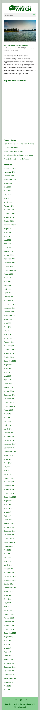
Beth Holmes (10, 48)
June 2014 (7, 599)
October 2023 (9, 176)
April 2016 (7, 516)
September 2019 (10, 361)
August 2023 (8, 183)
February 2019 (9, 387)
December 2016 (9, 486)
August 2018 (8, 410)
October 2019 (9, 357)
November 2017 (9, 444)
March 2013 (8, 656)
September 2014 (10, 588)
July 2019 (7, 368)
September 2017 (10, 452)
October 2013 (9, 629)
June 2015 (7, 554)
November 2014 (9, 580)
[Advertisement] (19, 95)
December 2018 (9, 395)
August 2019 (8, 365)
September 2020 (10, 315)
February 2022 (9, 251)
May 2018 (7, 421)
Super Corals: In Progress (13, 151)
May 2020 (7, 331)
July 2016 (7, 504)
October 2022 (9, 221)
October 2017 (9, 448)
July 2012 (7, 686)
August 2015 (8, 546)
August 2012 (8, 682)
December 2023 (9, 168)
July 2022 (7, 232)
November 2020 (9, 308)
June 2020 (7, 327)
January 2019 (9, 391)
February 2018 (9, 433)
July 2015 (7, 550)
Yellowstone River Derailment (16, 45)
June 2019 (7, 372)
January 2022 (9, 255)
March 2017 (8, 474)
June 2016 (7, 508)
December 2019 (9, 349)
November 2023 (9, 172)
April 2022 (7, 244)
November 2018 (9, 399)
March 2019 (8, 384)
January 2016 (9, 527)
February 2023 (9, 206)
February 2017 (9, 478)
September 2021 (10, 270)
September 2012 (10, 678)
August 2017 (8, 455)
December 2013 (9, 622)
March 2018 (8, 429)
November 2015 (9, 535)
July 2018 (7, 414)
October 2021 (9, 266)
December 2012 (9, 667)
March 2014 (8, 610)
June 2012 (7, 690)
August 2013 (8, 637)
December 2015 (9, 531)
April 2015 (7, 561)
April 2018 (7, 425)
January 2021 (9, 300)
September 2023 (10, 179)
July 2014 (7, 595)
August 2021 (8, 274)
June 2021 (7, 281)
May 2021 (7, 285)
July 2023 (7, 187)
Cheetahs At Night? (11, 147)
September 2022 (10, 225)
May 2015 (7, 557)
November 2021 (9, 263)
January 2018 (9, 436)
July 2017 (7, 459)
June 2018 (7, 418)
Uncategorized (14, 51)
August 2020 (8, 319)
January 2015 (9, 572)
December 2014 (9, 576)
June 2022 (7, 236)
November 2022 (9, 217)
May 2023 (7, 195)
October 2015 (9, 538)
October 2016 (9, 493)
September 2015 (10, 542)
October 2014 (9, 584)
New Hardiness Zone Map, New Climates (19, 144)
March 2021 (8, 293)
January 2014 (9, 618)
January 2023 (9, 210)
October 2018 (9, 402)
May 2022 (7, 240)
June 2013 (7, 644)
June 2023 (7, 191)
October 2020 (9, 312)
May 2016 (7, 512)
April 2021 (7, 289)
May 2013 (7, 648)
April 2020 (7, 334)
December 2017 (9, 440)
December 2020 (9, 304)
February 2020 (9, 342)
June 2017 (7, 463)
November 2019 (9, 353)
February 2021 (9, 297)
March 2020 (8, 338)
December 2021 (9, 259)
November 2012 (9, 671)
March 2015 (8, 565)
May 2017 (7, 467)
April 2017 (7, 470)
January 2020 (9, 346)
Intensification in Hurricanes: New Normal (19, 155)
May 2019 (7, 376)
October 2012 (9, 674)
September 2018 (10, 406)
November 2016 (9, 489)
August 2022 (8, 229)
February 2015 (9, 569)
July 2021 (7, 278)
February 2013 (9, 659)
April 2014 (7, 607)
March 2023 (8, 202)
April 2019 (7, 380)
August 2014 (8, 591)
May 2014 (7, 603)
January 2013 (9, 663)
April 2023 (7, 198)
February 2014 (9, 614)
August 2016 (8, 501)
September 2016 (10, 497)
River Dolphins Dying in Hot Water (16, 159)
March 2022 (8, 247)
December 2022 (9, 213)
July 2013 (7, 640)
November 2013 (9, 625)
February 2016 (9, 523)
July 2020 (7, 323)
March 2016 (8, 520)
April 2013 (7, 652)
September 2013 (10, 633)
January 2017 (9, 482)
